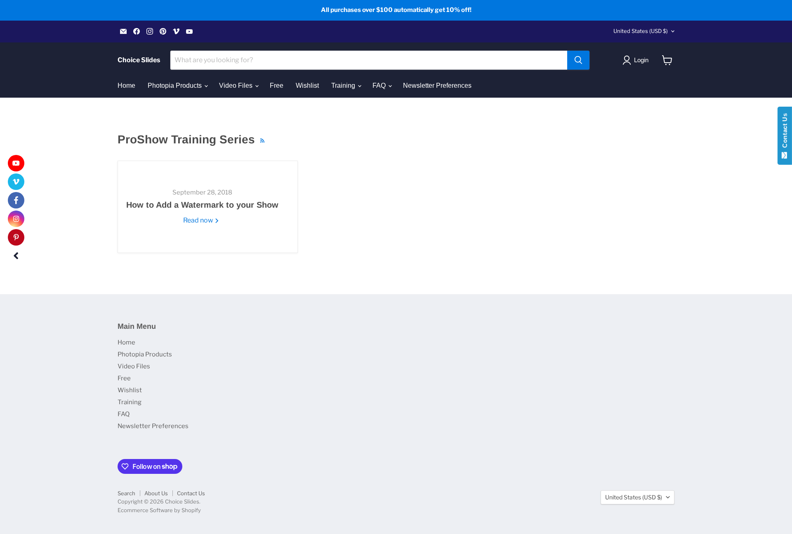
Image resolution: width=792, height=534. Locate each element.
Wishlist (307, 85)
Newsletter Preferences (437, 85)
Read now (198, 220)
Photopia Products (175, 85)
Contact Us (191, 493)
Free (276, 85)
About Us (156, 493)
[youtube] (16, 163)
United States (640, 31)
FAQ (379, 85)
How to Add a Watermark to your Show (202, 204)
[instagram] (16, 219)
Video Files (236, 85)
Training (344, 85)
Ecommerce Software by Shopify (159, 510)
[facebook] (16, 200)
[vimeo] (16, 181)
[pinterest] (16, 237)
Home (126, 85)
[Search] (578, 60)
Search (126, 493)
